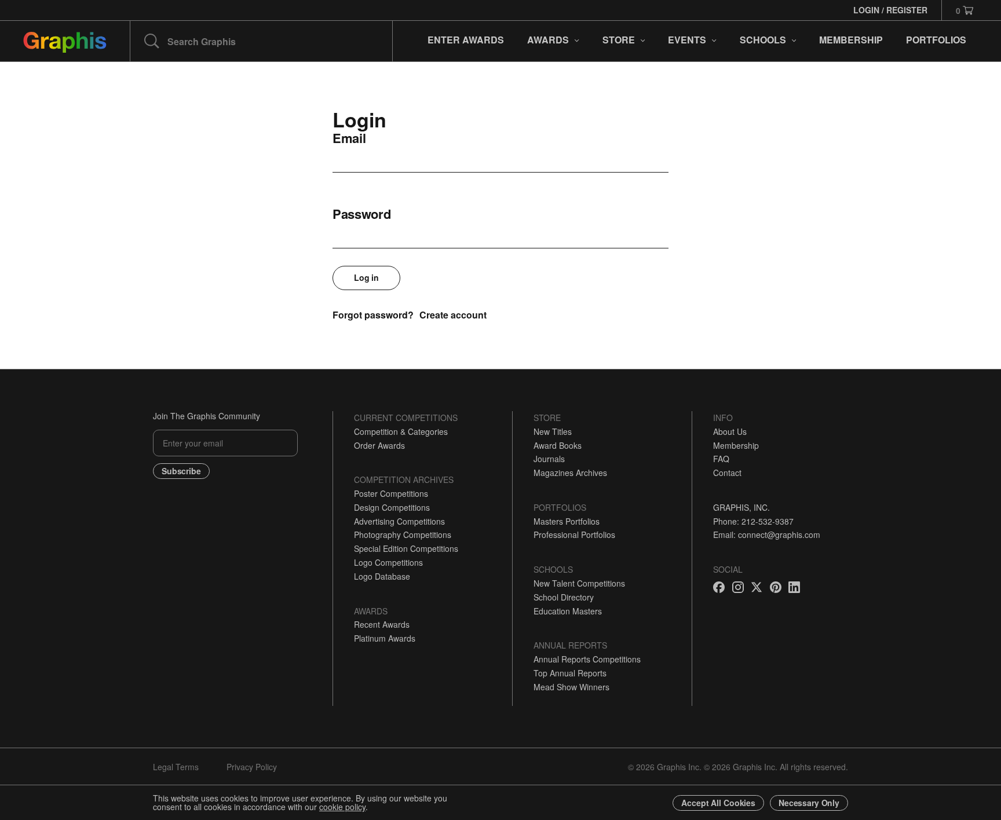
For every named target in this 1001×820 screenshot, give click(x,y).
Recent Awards (382, 624)
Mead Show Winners (571, 687)
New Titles (553, 431)
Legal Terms (176, 767)
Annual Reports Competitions (587, 659)
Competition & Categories (401, 431)
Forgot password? (373, 314)
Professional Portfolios (574, 534)
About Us (730, 431)
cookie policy (342, 806)
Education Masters (568, 611)
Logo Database (382, 576)
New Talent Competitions (579, 583)
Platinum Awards (384, 638)
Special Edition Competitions (406, 548)
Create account (453, 314)
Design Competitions (392, 507)
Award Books (558, 445)
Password (362, 213)
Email (349, 137)
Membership (736, 445)
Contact (727, 472)
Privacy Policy (251, 767)
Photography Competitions (402, 534)
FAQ (721, 458)
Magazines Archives (570, 472)
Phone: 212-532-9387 (753, 521)
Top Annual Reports (570, 673)
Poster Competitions (391, 493)
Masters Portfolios (567, 521)
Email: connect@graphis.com (766, 534)
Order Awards (379, 445)
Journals (549, 458)
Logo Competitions (388, 562)
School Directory (564, 597)
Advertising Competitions (399, 521)
